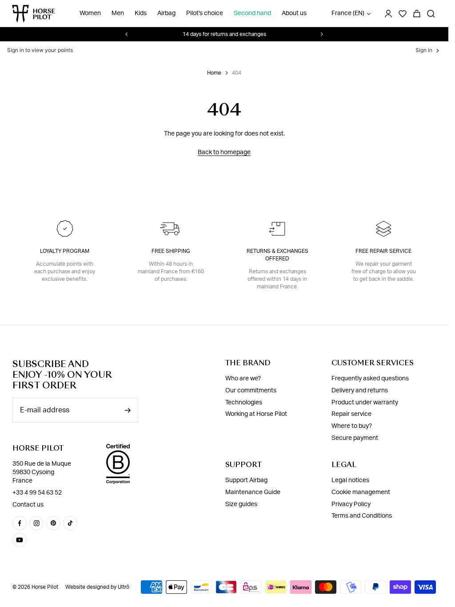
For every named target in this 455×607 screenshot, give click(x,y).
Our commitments (250, 390)
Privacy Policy (351, 504)
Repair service (351, 414)
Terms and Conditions (361, 516)
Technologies (243, 402)
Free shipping (171, 251)
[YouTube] (19, 540)
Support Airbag (246, 480)
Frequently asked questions (370, 378)
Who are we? (243, 378)
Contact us (28, 505)
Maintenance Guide (252, 492)
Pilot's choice (204, 13)
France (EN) (347, 13)
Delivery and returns (359, 390)
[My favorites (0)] (402, 13)
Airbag (166, 13)
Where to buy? (351, 426)
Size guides (241, 504)
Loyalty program (64, 251)
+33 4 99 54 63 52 (37, 493)
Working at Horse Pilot (256, 414)
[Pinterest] (53, 523)
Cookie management (360, 492)
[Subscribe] (127, 410)
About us (294, 13)
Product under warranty (364, 402)
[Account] (388, 13)
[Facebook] (19, 523)
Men (118, 13)
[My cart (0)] (416, 13)
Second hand (252, 13)
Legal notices (350, 480)
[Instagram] (36, 523)
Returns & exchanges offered (277, 254)
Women (90, 13)
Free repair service (383, 251)
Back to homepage (224, 152)
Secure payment (354, 438)
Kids (141, 13)
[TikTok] (70, 523)
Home (214, 73)
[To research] (431, 13)
